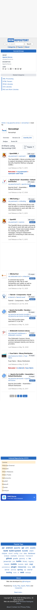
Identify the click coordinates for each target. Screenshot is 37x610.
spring (20, 570)
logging (31, 561)
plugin (14, 567)
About (27, 47)
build (5, 551)
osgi (31, 564)
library (25, 561)
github (9, 558)
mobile (14, 564)
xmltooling (22, 201)
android (9, 548)
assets (32, 548)
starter (29, 570)
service (14, 570)
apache (17, 548)
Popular (20, 47)
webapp (28, 572)
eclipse (7, 556)
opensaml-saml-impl (15, 173)
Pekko (28, 586)
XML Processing (8, 79)
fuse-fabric (29, 368)
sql (25, 570)
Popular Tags (18, 544)
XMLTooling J (14, 199)
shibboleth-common (15, 335)
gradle (15, 558)
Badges (5, 141)
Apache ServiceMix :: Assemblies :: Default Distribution (21, 375)
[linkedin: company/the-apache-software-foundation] (11, 69)
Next (25, 396)
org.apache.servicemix (16, 378)
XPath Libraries (8, 84)
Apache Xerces (7, 57)
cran (21, 553)
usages (31, 154)
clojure (5, 553)
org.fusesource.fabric (15, 356)
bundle (25, 551)
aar (3, 548)
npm (27, 564)
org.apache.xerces (13, 123)
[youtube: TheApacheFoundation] (15, 69)
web (22, 572)
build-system (15, 551)
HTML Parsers (7, 81)
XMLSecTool (14, 274)
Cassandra (18, 588)
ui (18, 572)
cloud (10, 553)
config (16, 553)
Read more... (18, 592)
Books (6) (14, 141)
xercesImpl (25, 123)
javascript (8, 561)
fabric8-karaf (20, 297)
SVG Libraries (7, 87)
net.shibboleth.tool (14, 276)
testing (9, 572)
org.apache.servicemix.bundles (18, 314)
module (21, 564)
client (31, 551)
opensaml (22, 156)
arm (27, 548)
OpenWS (13, 219)
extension (21, 556)
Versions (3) (16, 137)
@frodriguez (26, 581)
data (25, 553)
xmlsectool (25, 276)
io (27, 558)
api (23, 548)
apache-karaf (26, 184)
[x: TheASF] (8, 69)
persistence (6, 567)
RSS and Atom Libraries (10, 89)
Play (18, 586)
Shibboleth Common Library (20, 331)
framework (29, 556)
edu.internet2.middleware (16, 333)
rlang (29, 567)
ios (30, 558)
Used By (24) (27, 137)
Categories (12, 47)
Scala (15, 586)
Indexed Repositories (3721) (18, 458)
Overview (6, 137)
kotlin (19, 561)
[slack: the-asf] (18, 69)
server (7, 570)
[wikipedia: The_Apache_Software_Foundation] (13, 69)
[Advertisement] (18, 18)
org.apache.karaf (14, 184)
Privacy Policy (25, 607)
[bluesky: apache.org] (20, 69)
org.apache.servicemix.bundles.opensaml (22, 316)
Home (3, 123)
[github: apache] (3, 69)
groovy (22, 558)
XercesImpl (13, 129)
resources (22, 567)
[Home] (18, 41)
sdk (33, 567)
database (31, 553)
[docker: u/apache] (6, 69)
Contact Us (16, 607)
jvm (14, 561)
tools (15, 572)
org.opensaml (12, 156)
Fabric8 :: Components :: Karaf (20, 294)
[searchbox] (14, 43)
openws (21, 222)
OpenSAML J (13, 153)
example (14, 556)
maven (7, 564)
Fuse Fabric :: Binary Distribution (21, 353)
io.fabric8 (11, 297)
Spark (23, 586)
